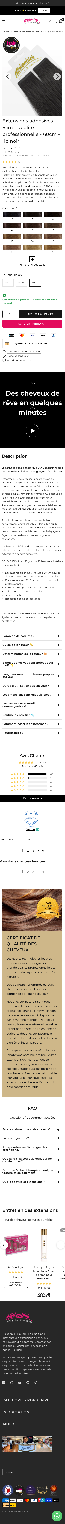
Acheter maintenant (32, 323)
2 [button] (28, 850)
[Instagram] (14, 1382)
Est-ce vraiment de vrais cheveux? (26, 1129)
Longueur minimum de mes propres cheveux (28, 675)
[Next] (57, 76)
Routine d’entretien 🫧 (18, 715)
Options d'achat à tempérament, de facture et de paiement (27, 1171)
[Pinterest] (30, 1382)
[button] (10, 162)
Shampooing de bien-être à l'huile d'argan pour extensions (44, 1273)
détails (44, 10)
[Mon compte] (50, 21)
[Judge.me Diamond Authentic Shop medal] (31, 818)
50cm (21, 282)
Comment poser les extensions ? (25, 724)
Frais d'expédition (11, 155)
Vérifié (30, 829)
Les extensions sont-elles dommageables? (20, 705)
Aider (8, 1424)
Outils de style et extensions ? (23, 1181)
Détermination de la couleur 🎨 (24, 653)
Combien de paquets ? (18, 636)
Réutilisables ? (12, 732)
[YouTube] (22, 1383)
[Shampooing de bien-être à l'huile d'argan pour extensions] (44, 1245)
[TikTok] (38, 1382)
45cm (8, 282)
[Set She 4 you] (15, 1245)
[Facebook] (6, 1382)
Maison (6, 31)
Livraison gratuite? (15, 1138)
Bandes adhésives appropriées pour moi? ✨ (28, 664)
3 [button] (33, 850)
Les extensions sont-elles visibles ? (27, 694)
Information (16, 1412)
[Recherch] (55, 21)
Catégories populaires (27, 1400)
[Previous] (8, 76)
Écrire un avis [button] (32, 798)
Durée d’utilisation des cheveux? (25, 685)
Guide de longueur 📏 (17, 644)
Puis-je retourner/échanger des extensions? (24, 1148)
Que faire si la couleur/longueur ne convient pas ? (27, 1160)
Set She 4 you (16, 1267)
